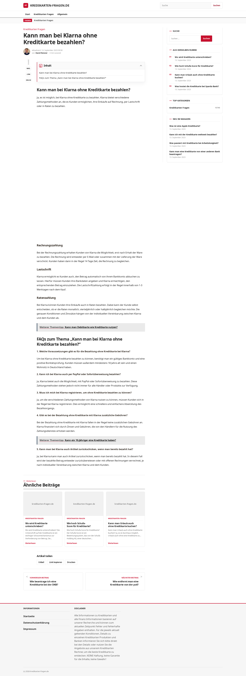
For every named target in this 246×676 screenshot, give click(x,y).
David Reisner (41, 53)
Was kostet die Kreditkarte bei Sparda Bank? (197, 86)
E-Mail (41, 562)
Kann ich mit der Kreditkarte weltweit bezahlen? (193, 134)
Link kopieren (55, 562)
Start (27, 14)
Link (28, 74)
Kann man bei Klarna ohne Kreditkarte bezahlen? (63, 72)
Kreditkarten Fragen (44, 14)
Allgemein (62, 14)
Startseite (28, 616)
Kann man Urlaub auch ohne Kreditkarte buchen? (122, 525)
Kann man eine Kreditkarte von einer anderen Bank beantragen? (194, 152)
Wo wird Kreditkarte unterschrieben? (36, 525)
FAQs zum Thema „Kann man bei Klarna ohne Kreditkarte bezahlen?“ (72, 77)
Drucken (71, 562)
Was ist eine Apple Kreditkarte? (184, 126)
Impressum (29, 629)
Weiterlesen (30, 543)
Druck (28, 80)
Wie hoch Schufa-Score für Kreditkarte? (79, 525)
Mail (28, 68)
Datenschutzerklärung (36, 622)
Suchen (216, 5)
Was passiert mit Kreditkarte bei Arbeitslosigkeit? (194, 143)
